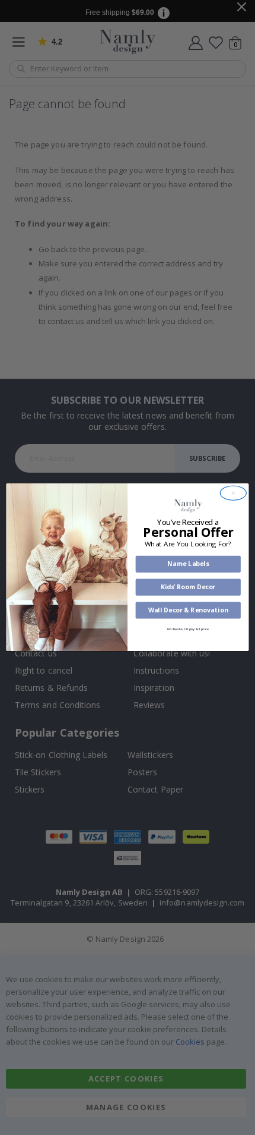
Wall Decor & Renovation (188, 610)
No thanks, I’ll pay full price (188, 629)
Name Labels (188, 564)
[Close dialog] (233, 493)
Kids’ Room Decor (188, 587)
